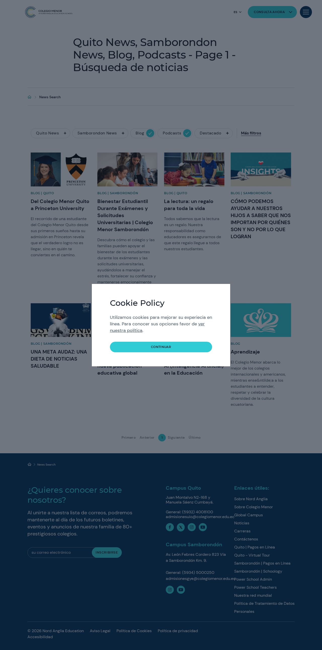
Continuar (161, 347)
